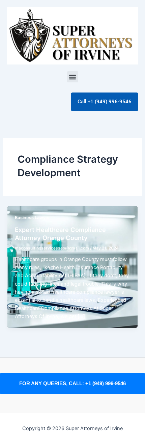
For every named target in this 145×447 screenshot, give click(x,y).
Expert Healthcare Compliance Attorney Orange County (60, 233)
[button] (72, 76)
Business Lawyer (32, 217)
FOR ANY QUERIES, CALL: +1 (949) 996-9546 (72, 383)
